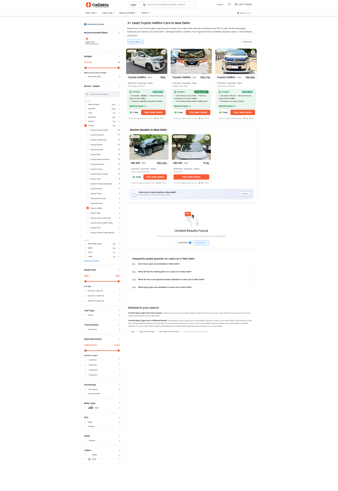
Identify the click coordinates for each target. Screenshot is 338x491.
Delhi (90, 422)
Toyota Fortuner (97, 135)
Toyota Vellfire (96, 208)
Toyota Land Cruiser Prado (101, 223)
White (94, 455)
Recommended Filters (96, 33)
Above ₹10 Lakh (94, 77)
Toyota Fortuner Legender (101, 184)
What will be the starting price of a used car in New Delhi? (162, 272)
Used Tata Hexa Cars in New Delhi (225, 323)
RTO (86, 418)
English (219, 4)
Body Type (89, 403)
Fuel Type (89, 311)
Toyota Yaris (95, 179)
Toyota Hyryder (96, 150)
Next (165, 61)
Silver (94, 459)
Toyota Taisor (96, 194)
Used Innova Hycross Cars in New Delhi (212, 313)
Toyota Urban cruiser (99, 174)
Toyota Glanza (96, 145)
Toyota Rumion (96, 203)
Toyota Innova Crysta (99, 130)
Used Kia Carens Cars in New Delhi (219, 321)
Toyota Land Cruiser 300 (100, 218)
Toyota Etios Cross (98, 198)
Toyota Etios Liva (97, 164)
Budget (88, 56)
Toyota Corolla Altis (98, 140)
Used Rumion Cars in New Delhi (147, 316)
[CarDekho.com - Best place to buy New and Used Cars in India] (97, 5)
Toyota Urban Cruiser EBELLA (102, 233)
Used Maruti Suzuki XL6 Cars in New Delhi (161, 323)
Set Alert (244, 194)
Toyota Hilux (95, 213)
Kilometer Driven (93, 339)
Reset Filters (185, 243)
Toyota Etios (95, 154)
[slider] (85, 67)
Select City (245, 13)
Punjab (91, 426)
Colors (87, 450)
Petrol (90, 315)
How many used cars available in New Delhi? (156, 264)
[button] (147, 99)
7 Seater (91, 441)
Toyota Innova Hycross (99, 159)
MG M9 (138, 163)
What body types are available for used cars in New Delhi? (162, 287)
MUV (97, 408)
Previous (127, 61)
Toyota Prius (95, 228)
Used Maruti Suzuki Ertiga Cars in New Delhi (186, 321)
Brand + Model (92, 86)
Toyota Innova (96, 189)
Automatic (92, 329)
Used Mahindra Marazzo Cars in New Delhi (204, 326)
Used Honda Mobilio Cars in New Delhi (170, 326)
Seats (87, 436)
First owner (92, 389)
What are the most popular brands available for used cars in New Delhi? (168, 280)
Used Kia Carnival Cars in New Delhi (194, 323)
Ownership (90, 385)
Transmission (91, 325)
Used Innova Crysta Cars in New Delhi (178, 313)
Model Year (90, 270)
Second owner (94, 394)
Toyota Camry (96, 169)
